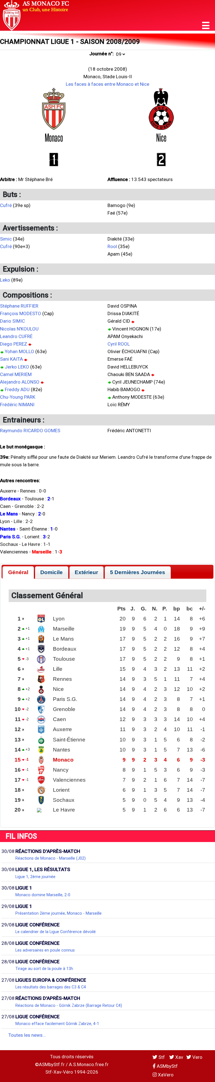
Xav (178, 1057)
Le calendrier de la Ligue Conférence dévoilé (55, 931)
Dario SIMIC (12, 321)
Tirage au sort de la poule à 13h (44, 968)
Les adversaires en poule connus (45, 950)
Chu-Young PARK (17, 397)
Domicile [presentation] (51, 572)
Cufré (6, 205)
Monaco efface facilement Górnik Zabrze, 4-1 (57, 1023)
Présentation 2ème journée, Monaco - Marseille (58, 913)
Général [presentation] (18, 572)
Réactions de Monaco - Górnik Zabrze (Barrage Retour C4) (68, 1005)
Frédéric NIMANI (17, 404)
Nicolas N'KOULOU (19, 329)
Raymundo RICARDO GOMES (30, 430)
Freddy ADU (17, 389)
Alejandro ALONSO (19, 382)
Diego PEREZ (13, 344)
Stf (161, 1057)
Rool (112, 246)
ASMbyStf (167, 1066)
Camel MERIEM (16, 374)
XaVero (165, 1075)
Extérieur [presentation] (86, 572)
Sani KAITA (11, 359)
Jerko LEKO (17, 367)
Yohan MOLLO (19, 351)
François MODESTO (20, 313)
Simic (6, 239)
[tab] (18, 572)
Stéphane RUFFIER (19, 306)
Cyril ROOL (119, 344)
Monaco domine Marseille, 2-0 (42, 895)
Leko (5, 280)
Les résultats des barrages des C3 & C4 (50, 987)
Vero (196, 1057)
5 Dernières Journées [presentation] (137, 572)
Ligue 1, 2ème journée (35, 876)
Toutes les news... (27, 1035)
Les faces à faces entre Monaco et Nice (107, 84)
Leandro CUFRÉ (16, 336)
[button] (205, 25)
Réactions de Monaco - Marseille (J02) (50, 858)
